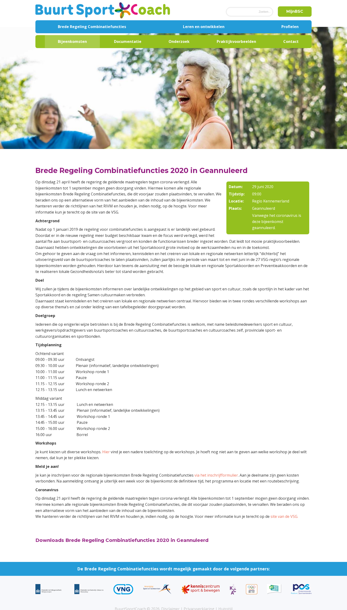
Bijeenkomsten (72, 41)
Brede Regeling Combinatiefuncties (92, 26)
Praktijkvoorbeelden (236, 41)
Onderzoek (179, 41)
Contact (291, 41)
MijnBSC (294, 11)
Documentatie (127, 41)
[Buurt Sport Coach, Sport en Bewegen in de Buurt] (102, 10)
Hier (106, 451)
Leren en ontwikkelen (203, 26)
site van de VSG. (284, 516)
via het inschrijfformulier (216, 475)
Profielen (290, 26)
